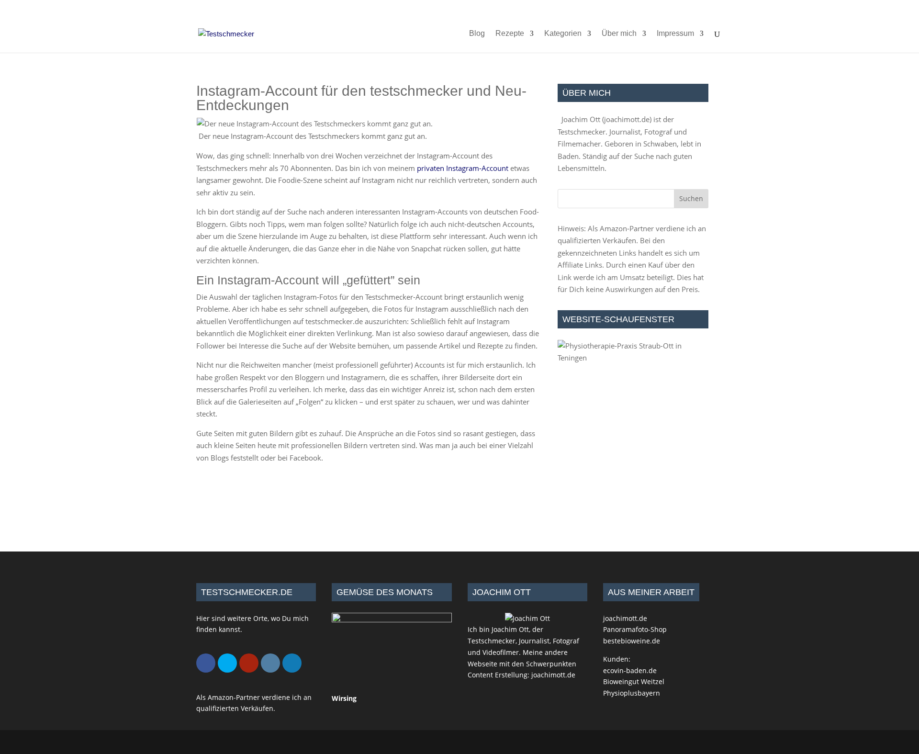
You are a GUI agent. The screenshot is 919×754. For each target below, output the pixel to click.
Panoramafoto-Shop (635, 629)
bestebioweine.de (631, 640)
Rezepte (509, 33)
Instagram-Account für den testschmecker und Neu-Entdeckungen (361, 98)
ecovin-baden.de (630, 670)
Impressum (675, 33)
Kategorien (563, 33)
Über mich (619, 33)
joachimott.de (627, 119)
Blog (477, 33)
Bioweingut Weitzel (633, 681)
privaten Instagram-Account (462, 168)
